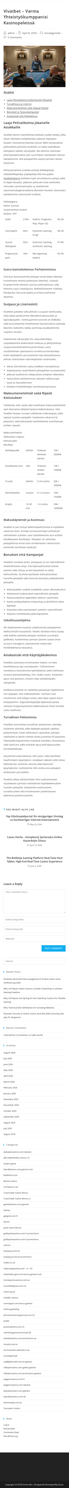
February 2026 (10, 1087)
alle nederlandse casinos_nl (16, 1157)
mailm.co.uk (9, 1262)
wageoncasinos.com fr (14, 1379)
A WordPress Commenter (16, 1035)
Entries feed (9, 1428)
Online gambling (11, 1309)
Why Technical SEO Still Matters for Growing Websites (29, 1007)
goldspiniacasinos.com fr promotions (21, 1233)
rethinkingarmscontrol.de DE (17, 1332)
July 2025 (8, 1128)
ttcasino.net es (10, 1344)
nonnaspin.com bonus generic (18, 1303)
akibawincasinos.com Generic (17, 1151)
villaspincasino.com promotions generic (22, 1373)
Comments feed (11, 1432)
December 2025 (11, 1099)
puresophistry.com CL (14, 1326)
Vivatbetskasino (12, 178)
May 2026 (8, 1070)
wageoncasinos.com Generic (17, 1384)
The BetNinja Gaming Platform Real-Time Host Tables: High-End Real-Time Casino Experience (34, 859)
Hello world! (37, 1035)
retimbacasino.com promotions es (20, 1338)
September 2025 (11, 1116)
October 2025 (10, 1110)
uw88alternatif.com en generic (18, 1361)
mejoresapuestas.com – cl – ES (18, 1268)
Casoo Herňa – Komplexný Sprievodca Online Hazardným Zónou (34, 838)
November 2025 (11, 1105)
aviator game (10, 1163)
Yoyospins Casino (12, 1408)
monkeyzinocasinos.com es (17, 1280)
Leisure (7, 1245)
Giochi (6, 1221)
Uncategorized (52, 33)
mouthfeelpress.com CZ (15, 1285)
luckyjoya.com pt (12, 1250)
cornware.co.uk (11, 1186)
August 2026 (9, 1052)
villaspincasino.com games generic (20, 1367)
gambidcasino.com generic (16, 1204)
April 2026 (8, 1075)
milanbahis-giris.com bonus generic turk (23, 1274)
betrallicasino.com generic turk (18, 1169)
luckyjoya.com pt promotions (18, 1256)
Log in (6, 1424)
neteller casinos (11, 1297)
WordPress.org (11, 1436)
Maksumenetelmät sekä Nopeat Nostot (27, 108)
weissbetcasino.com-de (15, 1396)
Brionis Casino (10, 1181)
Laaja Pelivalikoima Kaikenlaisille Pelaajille (29, 100)
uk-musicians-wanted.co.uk (17, 1350)
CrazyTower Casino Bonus (16, 1192)
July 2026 (8, 1058)
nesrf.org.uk (9, 1291)
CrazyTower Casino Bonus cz (17, 1198)
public (6, 1320)
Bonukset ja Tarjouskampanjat (23, 112)
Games (7, 1210)
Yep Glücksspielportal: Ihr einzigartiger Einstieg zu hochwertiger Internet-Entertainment (34, 818)
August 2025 (9, 1122)
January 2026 (10, 1093)
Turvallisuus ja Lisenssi (19, 104)
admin (11, 33)
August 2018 (9, 1134)
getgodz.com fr (11, 1216)
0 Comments (15, 37)
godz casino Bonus (12, 1227)
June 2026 (8, 1064)
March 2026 (9, 1081)
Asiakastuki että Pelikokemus (22, 116)
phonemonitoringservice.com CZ (19, 1315)
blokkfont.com (10, 1175)
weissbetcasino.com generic (17, 1390)
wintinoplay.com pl (13, 1402)
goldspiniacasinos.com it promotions (21, 1239)
